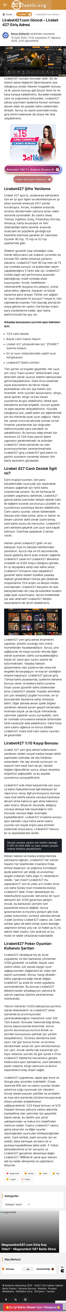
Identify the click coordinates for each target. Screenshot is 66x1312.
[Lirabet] (33, 142)
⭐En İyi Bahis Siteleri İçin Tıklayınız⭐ (33, 1307)
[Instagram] (25, 1299)
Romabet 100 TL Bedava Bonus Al (30, 169)
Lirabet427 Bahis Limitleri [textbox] (23, 362)
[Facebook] (6, 1299)
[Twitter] (15, 1299)
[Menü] (5, 5)
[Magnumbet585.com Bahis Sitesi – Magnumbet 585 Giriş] (33, 1232)
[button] (29, 14)
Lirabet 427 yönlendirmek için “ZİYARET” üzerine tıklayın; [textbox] (33, 346)
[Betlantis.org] (31, 4)
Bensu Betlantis (20, 33)
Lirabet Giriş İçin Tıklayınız (30, 179)
